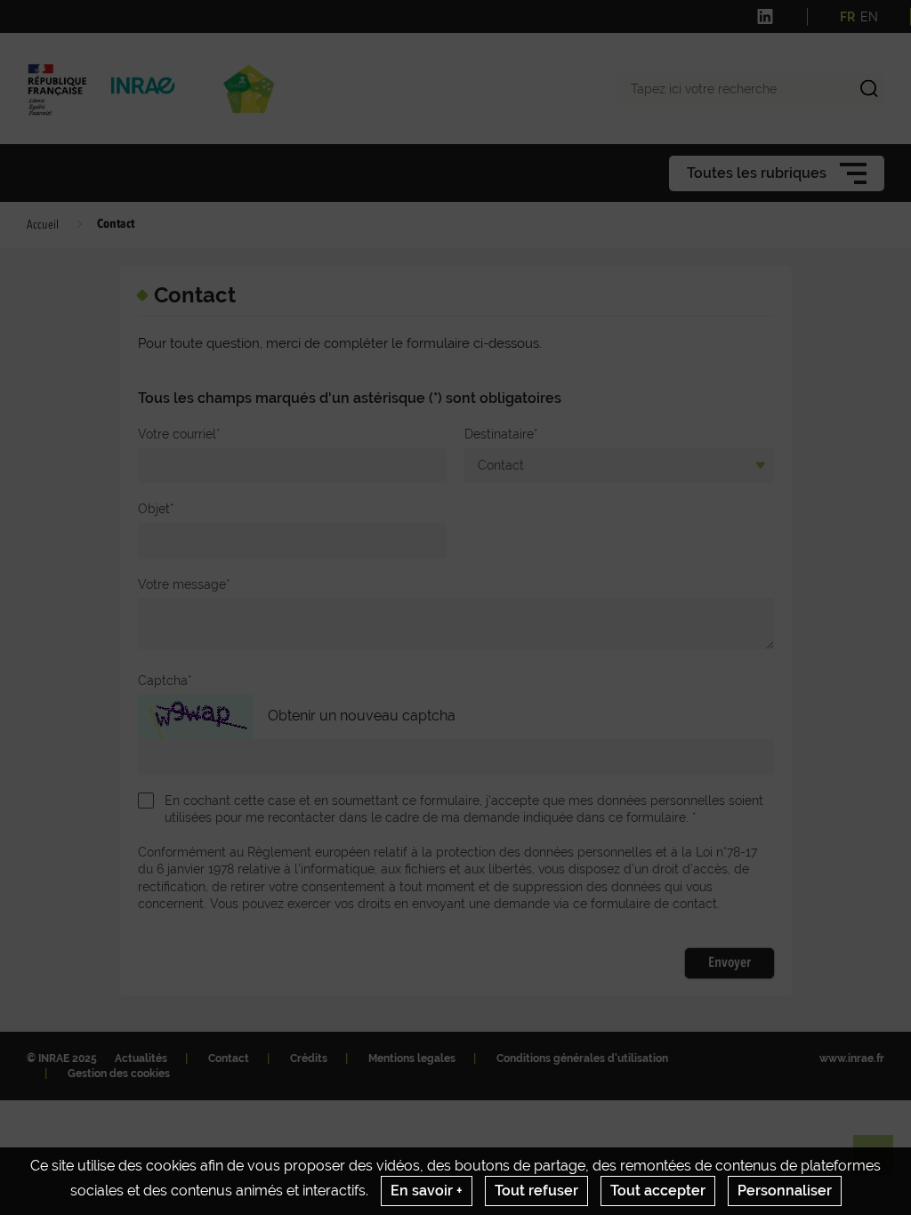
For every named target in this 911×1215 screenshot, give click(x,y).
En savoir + (427, 1190)
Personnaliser (785, 1190)
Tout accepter (657, 1190)
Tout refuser (536, 1190)
